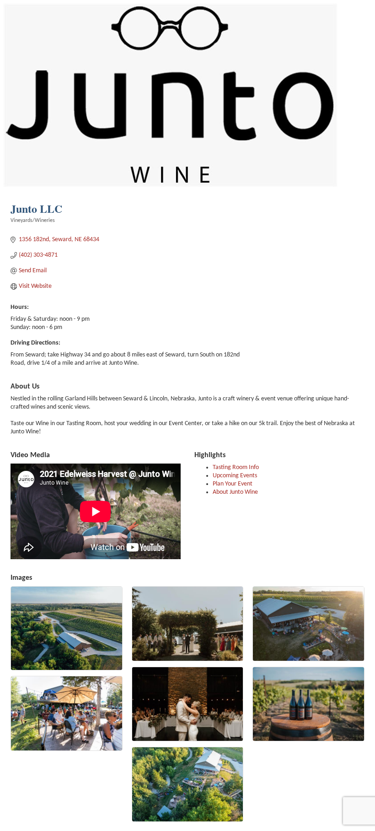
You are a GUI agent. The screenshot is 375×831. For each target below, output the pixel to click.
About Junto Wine (235, 492)
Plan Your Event (232, 483)
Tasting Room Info (236, 467)
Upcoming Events (235, 475)
